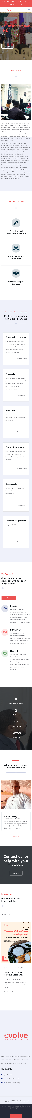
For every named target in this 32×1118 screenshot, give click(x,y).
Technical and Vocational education (16, 232)
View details (21, 358)
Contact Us (16, 873)
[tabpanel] (16, 805)
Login (20, 4)
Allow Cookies (16, 1116)
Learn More (7, 46)
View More (5, 914)
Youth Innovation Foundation (16, 257)
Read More (8, 948)
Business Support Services (16, 282)
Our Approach (9, 598)
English (13, 5)
